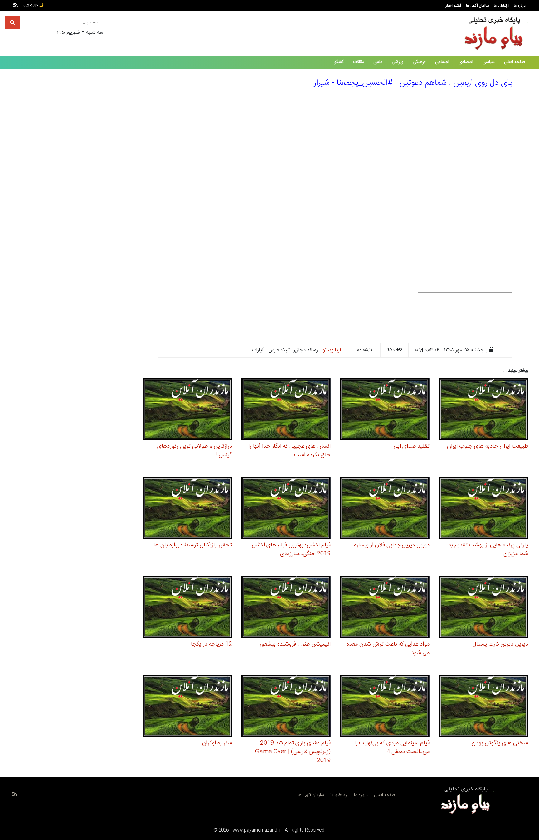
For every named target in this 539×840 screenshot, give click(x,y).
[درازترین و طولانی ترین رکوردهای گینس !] (187, 410)
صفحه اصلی (514, 62)
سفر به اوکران (217, 743)
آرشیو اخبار (453, 5)
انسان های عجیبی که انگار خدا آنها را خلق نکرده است (289, 451)
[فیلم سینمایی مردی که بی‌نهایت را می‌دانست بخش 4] (385, 707)
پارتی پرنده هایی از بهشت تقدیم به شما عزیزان (488, 549)
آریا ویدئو (332, 350)
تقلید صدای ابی (412, 446)
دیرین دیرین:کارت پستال (500, 644)
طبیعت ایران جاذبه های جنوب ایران (487, 446)
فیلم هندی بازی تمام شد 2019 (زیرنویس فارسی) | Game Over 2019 (293, 751)
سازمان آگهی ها (477, 5)
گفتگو (339, 62)
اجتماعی (442, 62)
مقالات (358, 62)
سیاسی (489, 62)
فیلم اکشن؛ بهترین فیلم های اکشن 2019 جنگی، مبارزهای (291, 549)
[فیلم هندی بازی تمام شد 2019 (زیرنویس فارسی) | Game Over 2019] (286, 707)
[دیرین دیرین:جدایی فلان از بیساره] (385, 509)
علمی (377, 62)
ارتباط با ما (501, 5)
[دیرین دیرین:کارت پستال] (483, 608)
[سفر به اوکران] (187, 707)
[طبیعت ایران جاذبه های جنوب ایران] (483, 410)
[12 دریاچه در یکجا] (187, 608)
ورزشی (397, 62)
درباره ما (520, 5)
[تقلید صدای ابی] (385, 410)
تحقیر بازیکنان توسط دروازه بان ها (192, 545)
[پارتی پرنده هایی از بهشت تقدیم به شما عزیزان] (483, 509)
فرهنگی (419, 62)
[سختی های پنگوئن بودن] (483, 707)
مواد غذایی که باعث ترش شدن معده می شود (388, 649)
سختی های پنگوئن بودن (500, 743)
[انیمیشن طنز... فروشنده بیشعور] (286, 608)
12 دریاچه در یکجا (211, 644)
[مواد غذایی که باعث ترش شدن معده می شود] (385, 608)
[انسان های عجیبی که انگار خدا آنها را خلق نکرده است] (286, 410)
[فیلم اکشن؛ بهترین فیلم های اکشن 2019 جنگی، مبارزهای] (286, 509)
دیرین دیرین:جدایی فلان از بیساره (392, 545)
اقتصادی (466, 62)
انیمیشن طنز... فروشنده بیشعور (295, 644)
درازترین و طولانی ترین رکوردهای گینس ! (194, 451)
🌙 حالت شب (33, 5)
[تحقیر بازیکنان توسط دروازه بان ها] (187, 509)
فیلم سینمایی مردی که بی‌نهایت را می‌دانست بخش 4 (392, 747)
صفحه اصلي (384, 795)
